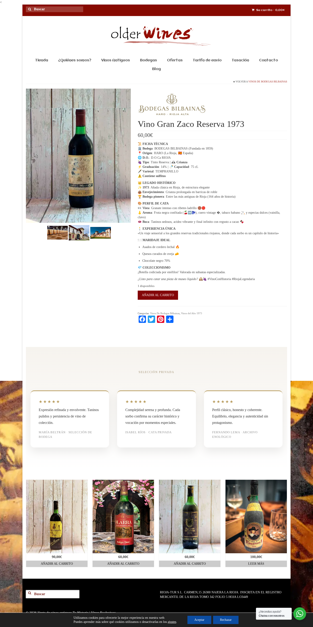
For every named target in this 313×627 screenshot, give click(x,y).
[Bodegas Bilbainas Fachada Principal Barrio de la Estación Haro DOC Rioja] (101, 232)
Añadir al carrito (158, 295)
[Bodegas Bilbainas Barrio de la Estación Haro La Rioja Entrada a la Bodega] (79, 232)
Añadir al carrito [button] (57, 563)
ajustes (172, 622)
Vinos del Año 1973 (191, 313)
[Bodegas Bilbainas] (172, 105)
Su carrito (270, 10)
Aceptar (199, 620)
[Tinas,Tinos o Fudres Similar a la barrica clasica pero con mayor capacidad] (58, 232)
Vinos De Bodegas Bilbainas (267, 81)
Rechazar (226, 620)
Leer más (256, 563)
